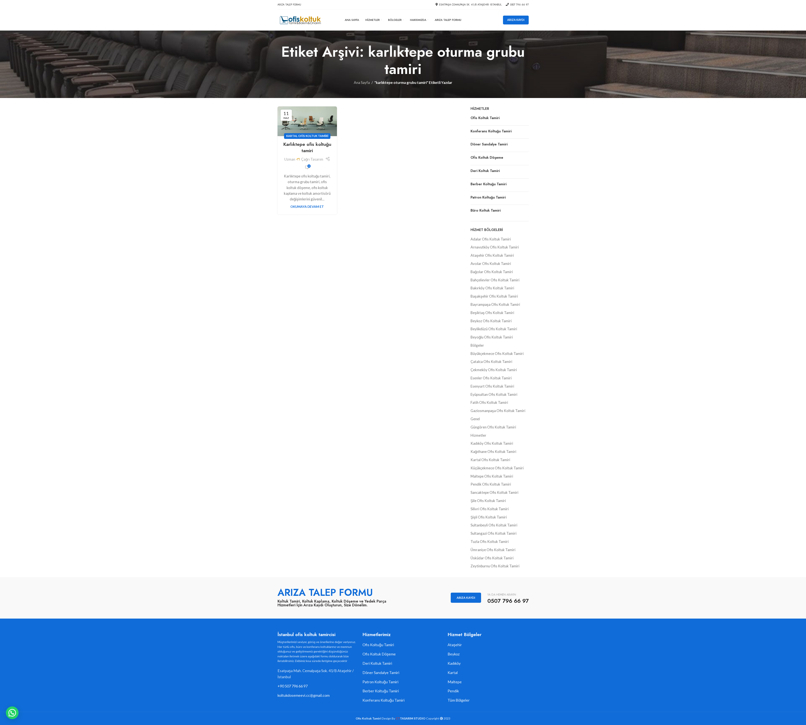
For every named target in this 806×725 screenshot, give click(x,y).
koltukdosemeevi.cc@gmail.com (304, 695)
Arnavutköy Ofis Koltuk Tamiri (495, 247)
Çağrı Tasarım (312, 159)
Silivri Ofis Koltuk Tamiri (490, 509)
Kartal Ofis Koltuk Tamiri (307, 136)
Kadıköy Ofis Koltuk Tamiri (492, 443)
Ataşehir (455, 644)
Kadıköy (454, 663)
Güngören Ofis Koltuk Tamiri (493, 427)
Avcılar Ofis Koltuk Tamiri (491, 263)
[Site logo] (300, 19)
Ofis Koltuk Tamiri (485, 117)
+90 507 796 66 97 (293, 686)
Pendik (453, 691)
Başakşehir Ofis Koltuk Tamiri (494, 296)
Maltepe (455, 681)
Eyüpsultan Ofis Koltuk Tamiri (494, 394)
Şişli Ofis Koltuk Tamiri (489, 517)
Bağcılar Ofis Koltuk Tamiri (492, 272)
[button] (12, 712)
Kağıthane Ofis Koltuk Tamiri (493, 451)
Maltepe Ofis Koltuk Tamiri (492, 476)
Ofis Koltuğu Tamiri (378, 644)
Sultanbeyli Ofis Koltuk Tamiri (494, 525)
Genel (475, 419)
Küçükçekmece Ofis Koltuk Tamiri (497, 468)
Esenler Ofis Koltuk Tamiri (491, 378)
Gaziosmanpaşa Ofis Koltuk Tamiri (498, 410)
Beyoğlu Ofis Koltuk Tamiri (492, 337)
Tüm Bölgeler (459, 700)
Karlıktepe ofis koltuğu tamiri (307, 147)
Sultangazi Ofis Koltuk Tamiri (493, 533)
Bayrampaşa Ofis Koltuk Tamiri (495, 304)
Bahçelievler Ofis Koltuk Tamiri (495, 280)
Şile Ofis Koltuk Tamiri (488, 500)
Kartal (453, 672)
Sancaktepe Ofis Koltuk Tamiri (494, 492)
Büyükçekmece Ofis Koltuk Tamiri (497, 353)
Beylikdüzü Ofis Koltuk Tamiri (494, 329)
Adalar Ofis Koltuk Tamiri (491, 239)
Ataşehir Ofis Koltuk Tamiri (492, 255)
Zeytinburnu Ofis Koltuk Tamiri (495, 566)
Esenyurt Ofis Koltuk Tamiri (492, 386)
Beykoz (454, 654)
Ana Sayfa (362, 82)
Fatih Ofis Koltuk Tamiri (489, 402)
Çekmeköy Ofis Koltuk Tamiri (494, 370)
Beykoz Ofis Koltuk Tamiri (491, 321)
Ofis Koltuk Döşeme (487, 157)
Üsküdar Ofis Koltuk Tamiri (492, 558)
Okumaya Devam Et (307, 206)
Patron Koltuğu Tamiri (488, 197)
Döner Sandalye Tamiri (489, 144)
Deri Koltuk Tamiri (485, 170)
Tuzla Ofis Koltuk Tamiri (490, 541)
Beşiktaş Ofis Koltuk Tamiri (492, 312)
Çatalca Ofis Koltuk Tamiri (491, 361)
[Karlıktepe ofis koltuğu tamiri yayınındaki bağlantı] (307, 121)
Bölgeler (477, 345)
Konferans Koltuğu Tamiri (491, 131)
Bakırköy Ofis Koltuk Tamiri (492, 288)
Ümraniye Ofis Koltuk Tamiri (493, 550)
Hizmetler (478, 435)
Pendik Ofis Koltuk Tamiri (491, 484)
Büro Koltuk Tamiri (486, 210)
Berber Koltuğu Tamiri (489, 184)
